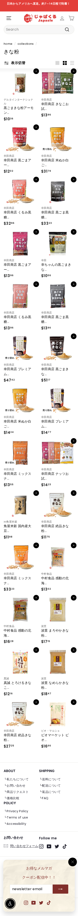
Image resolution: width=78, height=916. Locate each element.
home (8, 44)
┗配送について (50, 785)
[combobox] (39, 29)
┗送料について (50, 779)
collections (26, 44)
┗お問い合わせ (15, 785)
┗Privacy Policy (16, 811)
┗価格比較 (11, 798)
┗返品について (50, 792)
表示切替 (17, 62)
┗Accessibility (15, 824)
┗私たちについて (16, 779)
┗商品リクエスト (16, 792)
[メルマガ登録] (60, 889)
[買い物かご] (71, 18)
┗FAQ (44, 798)
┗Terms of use (16, 817)
